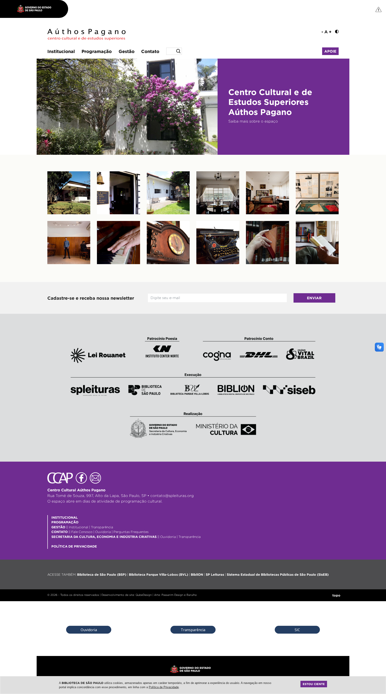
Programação (97, 51)
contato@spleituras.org (172, 496)
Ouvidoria (103, 531)
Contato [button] (150, 51)
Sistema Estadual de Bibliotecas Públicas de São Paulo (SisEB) (278, 574)
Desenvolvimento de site (117, 594)
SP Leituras (215, 574)
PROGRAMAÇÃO (64, 522)
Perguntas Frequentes (131, 531)
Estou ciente (314, 684)
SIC (297, 629)
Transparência (102, 527)
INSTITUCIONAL (64, 517)
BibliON (197, 574)
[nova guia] (379, 9)
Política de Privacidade (164, 687)
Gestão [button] (126, 51)
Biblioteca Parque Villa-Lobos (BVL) (158, 574)
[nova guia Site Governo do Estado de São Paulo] (36, 9)
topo (336, 595)
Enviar (314, 298)
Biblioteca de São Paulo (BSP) (101, 574)
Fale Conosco (81, 531)
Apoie (330, 51)
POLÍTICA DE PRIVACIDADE (74, 546)
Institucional (61, 51)
